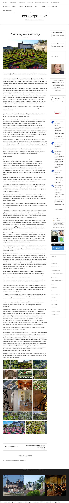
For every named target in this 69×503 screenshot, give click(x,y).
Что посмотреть (7, 10)
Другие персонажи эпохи (56, 280)
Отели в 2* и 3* (54, 304)
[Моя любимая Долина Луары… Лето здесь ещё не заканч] (61, 239)
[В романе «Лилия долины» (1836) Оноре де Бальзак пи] (54, 233)
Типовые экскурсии (52, 6)
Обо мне (36, 6)
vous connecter (11, 460)
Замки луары (28, 31)
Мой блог (14, 6)
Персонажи (30, 2)
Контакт (43, 6)
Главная (5, 2)
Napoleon (53, 256)
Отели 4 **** (54, 300)
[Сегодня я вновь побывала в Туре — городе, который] (54, 239)
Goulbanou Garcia (59, 121)
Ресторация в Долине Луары (41, 2)
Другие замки (22, 31)
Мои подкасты (28, 6)
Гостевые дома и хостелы (57, 273)
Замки (52, 283)
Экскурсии (54, 56)
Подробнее (58, 90)
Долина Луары (13, 2)
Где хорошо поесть (55, 270)
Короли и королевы (55, 294)
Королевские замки (55, 290)
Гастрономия (6, 6)
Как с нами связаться (57, 99)
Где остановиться (55, 2)
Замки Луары (22, 2)
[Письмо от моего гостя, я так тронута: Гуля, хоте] (61, 233)
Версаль (20, 6)
